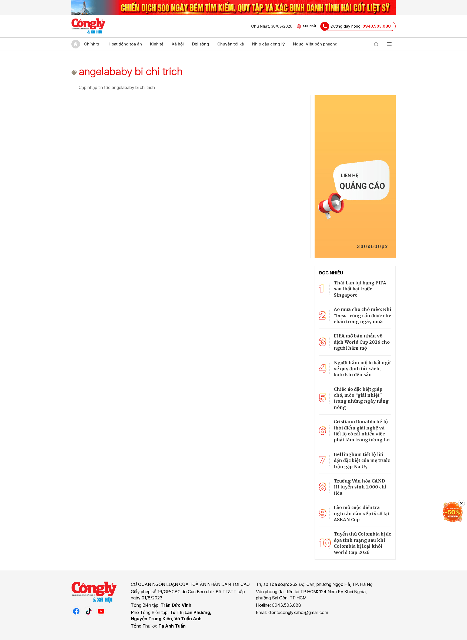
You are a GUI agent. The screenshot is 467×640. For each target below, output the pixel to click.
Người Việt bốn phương (315, 44)
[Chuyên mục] (389, 44)
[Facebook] (76, 611)
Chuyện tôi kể (230, 44)
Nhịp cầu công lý (268, 44)
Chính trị (92, 44)
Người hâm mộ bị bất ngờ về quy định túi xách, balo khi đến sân (362, 369)
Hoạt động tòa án (125, 44)
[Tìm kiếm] (376, 44)
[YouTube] (101, 611)
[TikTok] (89, 611)
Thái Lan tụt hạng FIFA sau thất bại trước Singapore (360, 289)
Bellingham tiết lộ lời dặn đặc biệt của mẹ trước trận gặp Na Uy (362, 460)
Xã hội (178, 44)
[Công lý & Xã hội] (88, 26)
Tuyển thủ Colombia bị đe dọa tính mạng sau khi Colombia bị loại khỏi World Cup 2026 (362, 543)
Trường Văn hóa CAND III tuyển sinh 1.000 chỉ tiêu (360, 487)
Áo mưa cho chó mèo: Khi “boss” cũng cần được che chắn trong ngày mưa (362, 315)
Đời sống (200, 44)
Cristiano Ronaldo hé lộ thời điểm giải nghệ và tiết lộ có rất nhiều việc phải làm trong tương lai (362, 430)
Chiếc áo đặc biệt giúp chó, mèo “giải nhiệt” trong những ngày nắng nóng (361, 398)
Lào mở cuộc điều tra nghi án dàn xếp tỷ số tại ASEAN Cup (361, 513)
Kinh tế (157, 44)
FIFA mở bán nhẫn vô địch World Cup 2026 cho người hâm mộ (362, 342)
